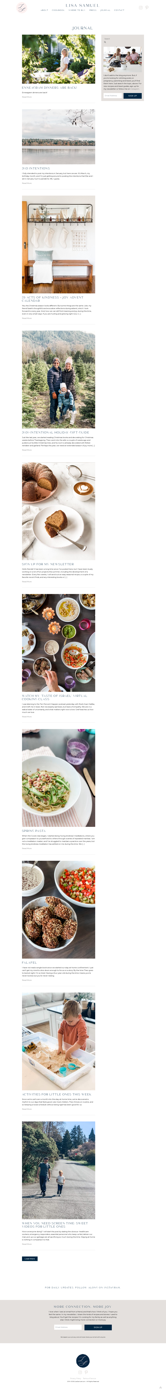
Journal (106, 10)
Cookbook (58, 10)
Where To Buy (77, 10)
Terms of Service (89, 1378)
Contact (119, 10)
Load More (30, 1259)
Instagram (134, 89)
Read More (27, 97)
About (44, 10)
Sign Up (132, 96)
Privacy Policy (75, 1378)
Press (93, 10)
